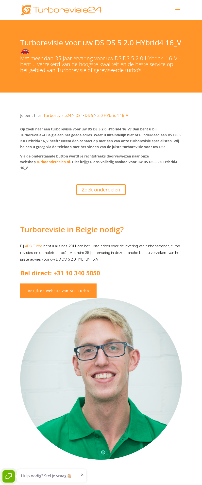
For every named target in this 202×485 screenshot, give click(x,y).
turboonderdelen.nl (53, 161)
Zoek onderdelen (101, 189)
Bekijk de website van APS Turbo (58, 290)
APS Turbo (33, 246)
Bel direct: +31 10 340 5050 (60, 273)
